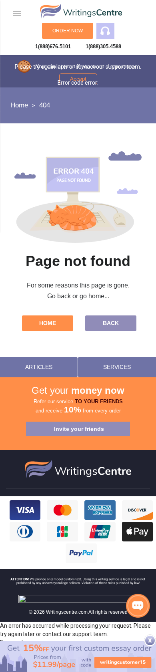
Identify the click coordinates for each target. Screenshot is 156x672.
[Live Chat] (138, 605)
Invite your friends (79, 429)
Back (111, 323)
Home (47, 323)
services (117, 367)
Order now (67, 31)
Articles (38, 367)
